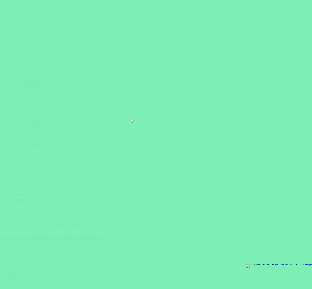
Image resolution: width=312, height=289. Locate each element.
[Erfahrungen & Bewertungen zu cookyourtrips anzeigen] (279, 266)
